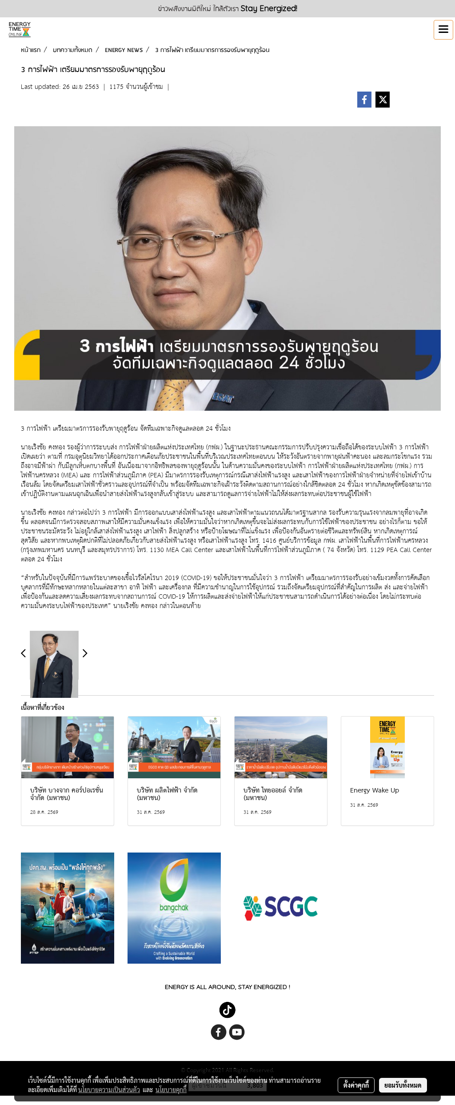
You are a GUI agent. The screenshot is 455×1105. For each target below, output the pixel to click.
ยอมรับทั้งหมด (403, 1085)
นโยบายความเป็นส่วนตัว (109, 1089)
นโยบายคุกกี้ (171, 1089)
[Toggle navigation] (443, 30)
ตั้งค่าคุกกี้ (356, 1085)
